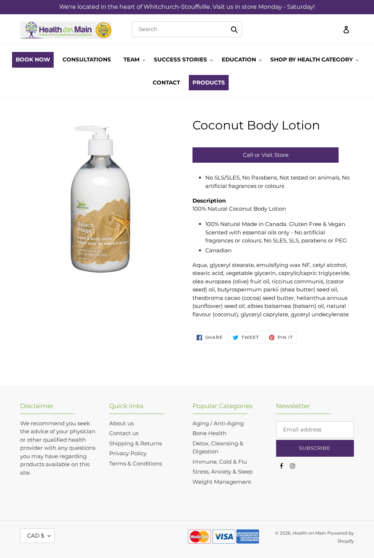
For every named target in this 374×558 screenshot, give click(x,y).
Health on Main (309, 533)
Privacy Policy (127, 453)
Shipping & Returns (135, 443)
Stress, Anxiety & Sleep (222, 471)
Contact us (123, 433)
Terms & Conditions (135, 463)
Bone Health (209, 433)
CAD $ (35, 535)
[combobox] (187, 29)
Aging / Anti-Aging (218, 423)
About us (121, 423)
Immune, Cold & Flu (219, 461)
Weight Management (221, 481)
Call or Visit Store (266, 154)
